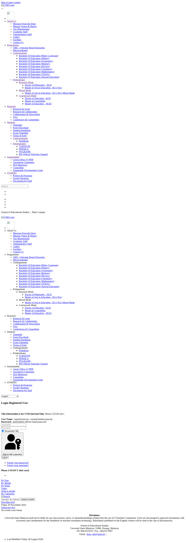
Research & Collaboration (25, 111)
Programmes (13, 45)
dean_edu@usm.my (96, 534)
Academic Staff (20, 31)
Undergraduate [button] (20, 262)
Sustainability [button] (13, 366)
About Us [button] (11, 230)
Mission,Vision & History (25, 26)
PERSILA (24, 149)
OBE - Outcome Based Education (29, 47)
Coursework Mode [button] (27, 305)
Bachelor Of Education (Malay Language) (38, 55)
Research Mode (26, 82)
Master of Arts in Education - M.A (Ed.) (43, 87)
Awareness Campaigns (23, 162)
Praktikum (23, 141)
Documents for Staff (22, 181)
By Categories (7, 494)
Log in (5, 457)
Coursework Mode (27, 95)
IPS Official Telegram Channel (33, 154)
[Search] (5, 496)
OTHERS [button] (12, 382)
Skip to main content (10, 2)
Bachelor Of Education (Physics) (34, 66)
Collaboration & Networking (26, 114)
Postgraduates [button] (19, 353)
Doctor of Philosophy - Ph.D (38, 85)
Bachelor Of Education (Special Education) (39, 77)
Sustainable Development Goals (28, 170)
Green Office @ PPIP (23, 159)
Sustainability (13, 157)
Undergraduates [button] (20, 348)
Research (11, 106)
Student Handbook (22, 130)
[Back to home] (7, 5)
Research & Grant (21, 109)
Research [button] (11, 316)
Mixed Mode (25, 90)
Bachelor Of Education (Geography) (36, 61)
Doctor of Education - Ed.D (38, 98)
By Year (5, 480)
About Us (11, 21)
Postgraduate (19, 79)
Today (4, 488)
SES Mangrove (20, 165)
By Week (5, 486)
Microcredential (20, 50)
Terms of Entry (20, 135)
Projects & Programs (22, 175)
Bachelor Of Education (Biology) (34, 63)
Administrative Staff (22, 34)
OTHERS (12, 173)
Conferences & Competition (26, 119)
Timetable (17, 125)
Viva (15, 117)
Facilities (17, 39)
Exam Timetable (20, 133)
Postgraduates (19, 143)
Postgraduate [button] (19, 289)
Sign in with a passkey (12, 454)
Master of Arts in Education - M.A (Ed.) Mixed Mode (50, 93)
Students (11, 122)
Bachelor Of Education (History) (34, 58)
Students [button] (11, 332)
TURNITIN (24, 146)
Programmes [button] (13, 254)
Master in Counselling (35, 101)
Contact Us (18, 42)
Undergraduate (20, 53)
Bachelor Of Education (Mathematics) (36, 71)
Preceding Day (8, 502)
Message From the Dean (24, 24)
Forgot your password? (18, 462)
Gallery (16, 37)
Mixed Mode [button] (25, 300)
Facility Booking (21, 178)
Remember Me (11, 431)
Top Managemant (21, 29)
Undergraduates (20, 138)
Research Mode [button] (26, 292)
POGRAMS (25, 151)
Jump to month (8, 491)
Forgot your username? (18, 465)
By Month (6, 483)
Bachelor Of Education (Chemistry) (35, 69)
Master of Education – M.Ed (38, 103)
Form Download (20, 127)
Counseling (18, 167)
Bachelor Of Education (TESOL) (34, 74)
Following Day (8, 507)
